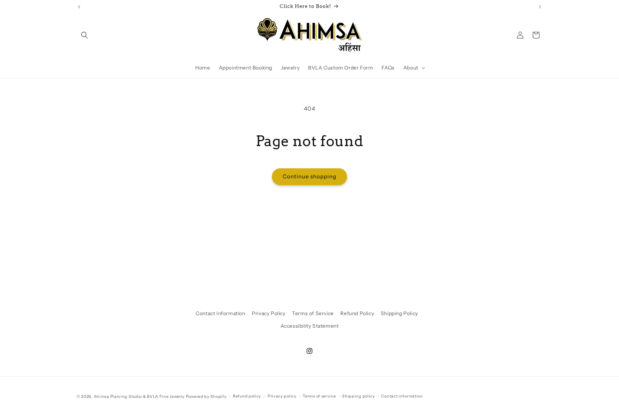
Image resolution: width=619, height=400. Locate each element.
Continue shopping (309, 176)
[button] (84, 35)
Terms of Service (313, 313)
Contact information (402, 396)
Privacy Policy (268, 313)
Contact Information (220, 313)
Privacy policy (282, 396)
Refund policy (247, 396)
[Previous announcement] (79, 7)
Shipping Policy (399, 313)
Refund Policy (357, 313)
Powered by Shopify (206, 396)
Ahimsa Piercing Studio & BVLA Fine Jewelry (139, 396)
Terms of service (319, 396)
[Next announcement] (540, 7)
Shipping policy (358, 396)
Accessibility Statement (309, 326)
